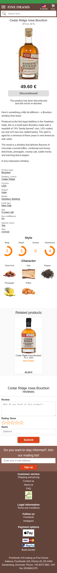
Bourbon (6, 172)
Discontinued (29, 93)
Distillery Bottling (10, 198)
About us (28, 485)
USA (3, 185)
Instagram (28, 521)
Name (4, 427)
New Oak (6, 205)
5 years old (7, 212)
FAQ (28, 488)
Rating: (8, 418)
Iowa (4, 192)
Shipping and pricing (28, 477)
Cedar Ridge (8, 179)
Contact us (28, 481)
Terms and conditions (29, 508)
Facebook (28, 517)
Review (5, 399)
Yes (3, 225)
